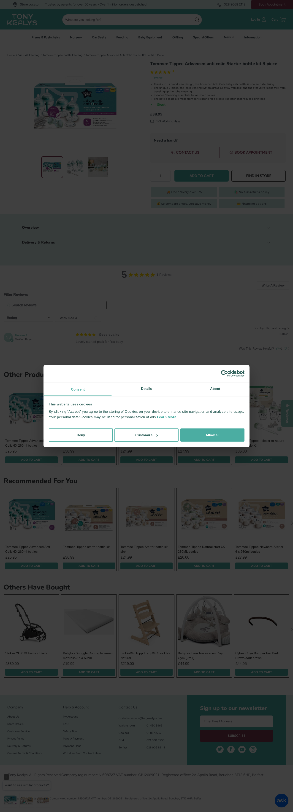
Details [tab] (146, 388)
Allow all (212, 435)
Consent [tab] (78, 389)
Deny (81, 435)
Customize (143, 435)
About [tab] (215, 388)
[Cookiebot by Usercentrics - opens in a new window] (224, 373)
